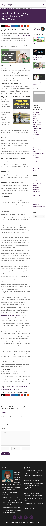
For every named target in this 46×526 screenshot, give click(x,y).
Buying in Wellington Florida (8, 8)
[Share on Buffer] (25, 26)
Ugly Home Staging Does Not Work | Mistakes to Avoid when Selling (38, 45)
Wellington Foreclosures (38, 168)
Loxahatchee (7, 389)
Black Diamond (36, 114)
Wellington (14, 386)
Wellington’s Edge (37, 134)
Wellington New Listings (38, 144)
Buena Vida (35, 116)
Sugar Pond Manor (37, 128)
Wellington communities (37, 503)
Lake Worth (19, 386)
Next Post (27, 401)
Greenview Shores (37, 122)
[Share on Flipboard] (22, 26)
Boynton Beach (7, 388)
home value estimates (29, 505)
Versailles (35, 130)
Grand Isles (35, 120)
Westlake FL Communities (39, 206)
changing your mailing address (23, 35)
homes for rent (37, 495)
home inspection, (13, 86)
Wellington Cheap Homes (39, 170)
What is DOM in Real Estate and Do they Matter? (37, 82)
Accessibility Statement (9, 512)
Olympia (35, 126)
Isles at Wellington (37, 124)
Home (2, 8)
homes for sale (30, 495)
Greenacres (13, 389)
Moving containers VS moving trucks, (10, 315)
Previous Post (4, 401)
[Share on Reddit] (28, 26)
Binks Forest (36, 112)
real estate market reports (34, 497)
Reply (29, 420)
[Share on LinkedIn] (16, 26)
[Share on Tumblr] (19, 26)
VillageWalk (36, 132)
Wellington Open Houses (38, 142)
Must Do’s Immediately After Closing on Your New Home (39, 70)
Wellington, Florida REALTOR (36, 482)
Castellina (35, 118)
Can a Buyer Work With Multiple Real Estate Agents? (38, 57)
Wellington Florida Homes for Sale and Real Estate (19, 522)
